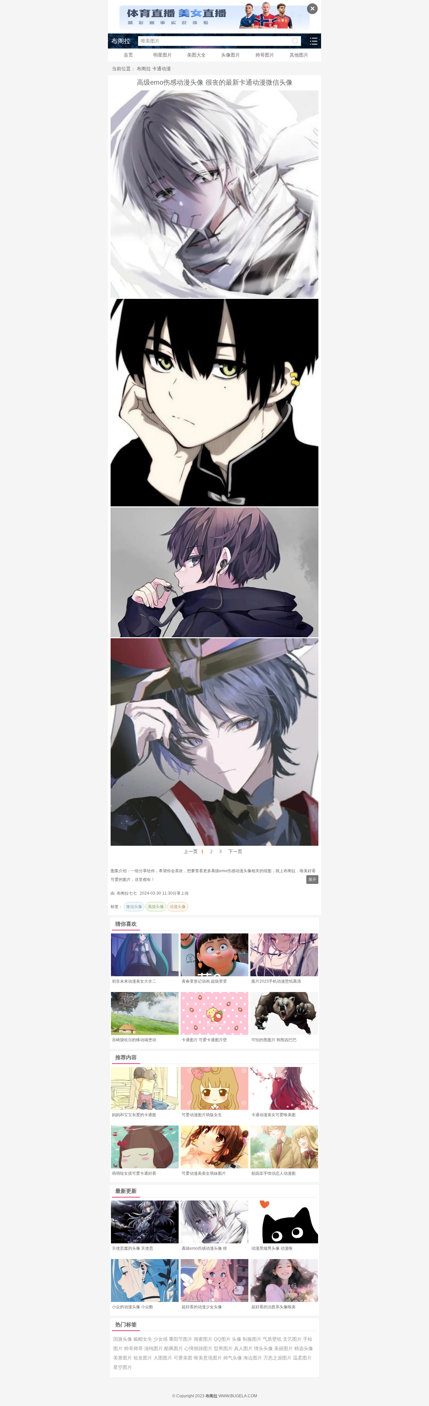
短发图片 (143, 1357)
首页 (128, 55)
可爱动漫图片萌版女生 (202, 1114)
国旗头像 (123, 1339)
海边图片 (253, 1357)
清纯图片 (154, 1348)
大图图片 (164, 1357)
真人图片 (244, 1348)
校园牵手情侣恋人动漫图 (273, 1173)
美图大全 (196, 55)
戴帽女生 (143, 1339)
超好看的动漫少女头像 (202, 1307)
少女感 (161, 1339)
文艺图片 (293, 1339)
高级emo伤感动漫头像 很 (204, 1248)
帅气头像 (233, 1357)
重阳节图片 (181, 1339)
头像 (237, 1339)
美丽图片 (284, 1348)
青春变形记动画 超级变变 (204, 981)
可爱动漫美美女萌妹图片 (204, 1173)
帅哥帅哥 (134, 1348)
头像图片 (230, 55)
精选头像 (303, 1348)
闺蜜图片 (204, 1339)
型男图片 (224, 1348)
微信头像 (134, 906)
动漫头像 (178, 906)
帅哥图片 (264, 55)
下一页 (235, 851)
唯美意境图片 (208, 1357)
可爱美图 (184, 1357)
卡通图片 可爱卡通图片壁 (204, 1040)
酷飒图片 (174, 1348)
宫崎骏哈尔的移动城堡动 (134, 1040)
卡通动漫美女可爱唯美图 (273, 1114)
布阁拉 (120, 41)
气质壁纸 (273, 1339)
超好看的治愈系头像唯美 (273, 1307)
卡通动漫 (161, 68)
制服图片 (253, 1339)
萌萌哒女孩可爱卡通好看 (134, 1173)
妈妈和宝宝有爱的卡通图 (134, 1114)
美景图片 (123, 1357)
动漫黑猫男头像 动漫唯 (272, 1248)
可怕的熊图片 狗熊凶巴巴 (274, 1040)
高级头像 (156, 906)
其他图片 (299, 55)
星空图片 (122, 1367)
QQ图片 (223, 1339)
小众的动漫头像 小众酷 (132, 1307)
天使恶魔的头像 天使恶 (132, 1248)
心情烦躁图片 (199, 1348)
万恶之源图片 (278, 1357)
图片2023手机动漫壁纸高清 (276, 981)
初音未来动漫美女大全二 (134, 981)
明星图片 (162, 55)
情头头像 (264, 1348)
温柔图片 (302, 1357)
